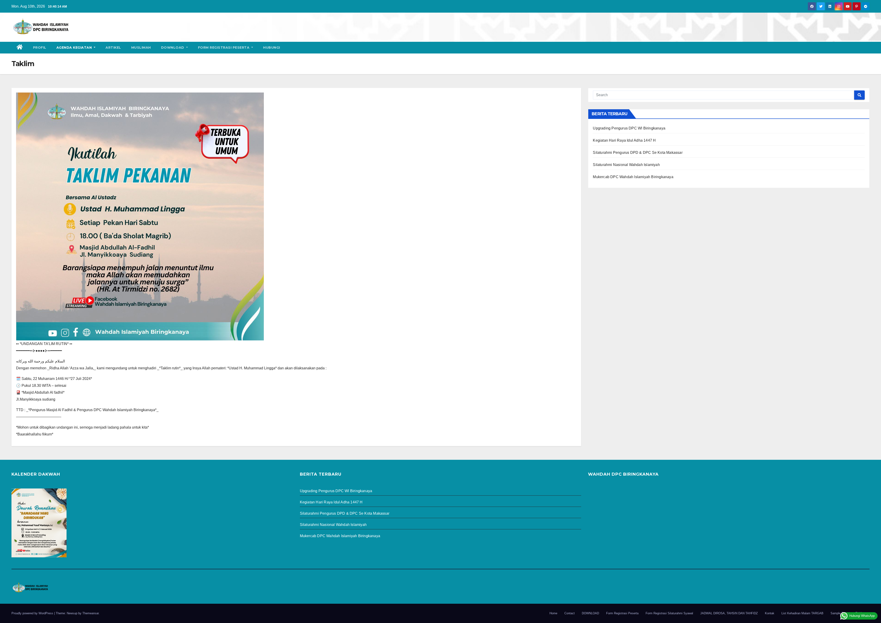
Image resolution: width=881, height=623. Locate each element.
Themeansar (90, 613)
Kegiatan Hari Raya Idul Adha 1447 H (624, 140)
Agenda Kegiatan (74, 47)
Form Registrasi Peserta (224, 47)
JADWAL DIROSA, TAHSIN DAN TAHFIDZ (729, 613)
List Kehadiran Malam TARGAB (802, 613)
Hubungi (271, 47)
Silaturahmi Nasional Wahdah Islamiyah (626, 165)
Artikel (113, 47)
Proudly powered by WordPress (32, 613)
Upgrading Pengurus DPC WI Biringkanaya (629, 128)
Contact (569, 613)
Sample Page (839, 613)
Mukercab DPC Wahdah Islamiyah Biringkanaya (633, 177)
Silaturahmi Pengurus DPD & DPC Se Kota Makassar (637, 152)
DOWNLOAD (173, 47)
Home (553, 613)
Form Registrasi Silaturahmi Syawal (669, 613)
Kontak (769, 613)
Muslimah (141, 47)
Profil (39, 47)
